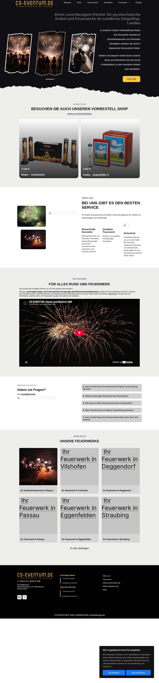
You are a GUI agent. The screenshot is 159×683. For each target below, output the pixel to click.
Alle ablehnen (113, 673)
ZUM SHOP (131, 79)
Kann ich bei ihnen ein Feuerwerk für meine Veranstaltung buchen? (110, 387)
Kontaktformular (28, 394)
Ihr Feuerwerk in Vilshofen (75, 490)
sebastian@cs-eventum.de (70, 596)
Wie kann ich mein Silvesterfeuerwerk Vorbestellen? (108, 403)
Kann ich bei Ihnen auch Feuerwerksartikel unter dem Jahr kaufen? (110, 418)
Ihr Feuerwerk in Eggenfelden (76, 539)
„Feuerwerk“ (112, 294)
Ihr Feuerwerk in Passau (32, 539)
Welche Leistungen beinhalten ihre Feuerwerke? (106, 396)
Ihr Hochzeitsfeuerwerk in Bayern (37, 490)
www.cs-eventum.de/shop (79, 113)
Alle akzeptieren (138, 673)
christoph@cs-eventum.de (69, 583)
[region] (126, 662)
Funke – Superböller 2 (96, 174)
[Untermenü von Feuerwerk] (130, 2)
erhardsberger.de (97, 615)
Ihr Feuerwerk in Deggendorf (117, 490)
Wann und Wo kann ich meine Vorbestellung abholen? (109, 410)
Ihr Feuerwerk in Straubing (116, 539)
